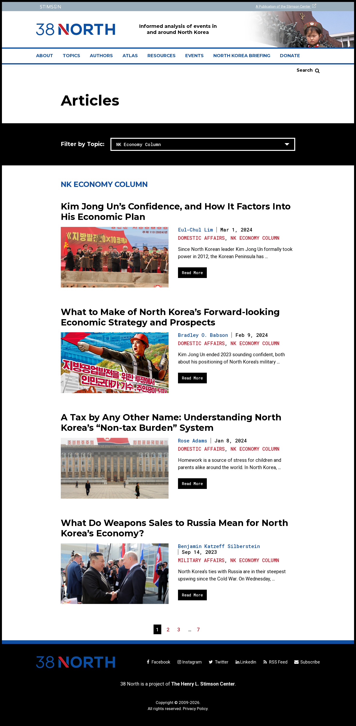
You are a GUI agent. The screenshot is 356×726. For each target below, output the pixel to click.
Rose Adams (192, 440)
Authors (101, 55)
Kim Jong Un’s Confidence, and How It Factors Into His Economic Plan (176, 211)
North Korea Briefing (241, 55)
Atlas (130, 55)
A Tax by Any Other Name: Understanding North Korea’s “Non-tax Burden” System (171, 422)
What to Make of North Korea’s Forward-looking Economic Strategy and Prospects (170, 317)
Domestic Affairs (201, 238)
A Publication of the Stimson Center (283, 6)
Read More (192, 272)
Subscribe (309, 661)
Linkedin (248, 661)
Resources (161, 55)
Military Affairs (201, 560)
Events (194, 55)
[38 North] (75, 662)
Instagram (192, 661)
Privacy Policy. (196, 708)
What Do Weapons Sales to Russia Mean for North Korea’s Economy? (174, 528)
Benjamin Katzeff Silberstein (219, 546)
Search (305, 70)
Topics (71, 55)
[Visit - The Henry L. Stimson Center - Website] (106, 6)
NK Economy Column (255, 238)
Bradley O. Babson (203, 335)
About (47, 57)
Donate (290, 55)
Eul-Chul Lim (195, 229)
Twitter (221, 661)
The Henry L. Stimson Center (203, 684)
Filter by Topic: (82, 144)
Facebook (160, 661)
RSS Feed (277, 661)
